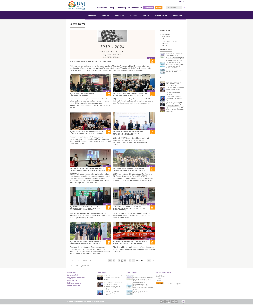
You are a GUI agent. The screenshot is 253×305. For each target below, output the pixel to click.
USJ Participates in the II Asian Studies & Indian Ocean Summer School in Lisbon (85, 242)
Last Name (160, 280)
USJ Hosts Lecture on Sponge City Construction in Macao (82, 94)
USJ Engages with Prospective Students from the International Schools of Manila (130, 94)
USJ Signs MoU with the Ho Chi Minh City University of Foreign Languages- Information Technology (128, 133)
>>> (133, 261)
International (161, 15)
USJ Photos (165, 45)
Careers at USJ (72, 275)
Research (146, 15)
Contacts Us (71, 272)
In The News (165, 39)
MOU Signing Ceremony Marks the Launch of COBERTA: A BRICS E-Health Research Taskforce (87, 169)
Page (138, 261)
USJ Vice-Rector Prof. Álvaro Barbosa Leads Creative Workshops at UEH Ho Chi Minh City (87, 132)
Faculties (105, 15)
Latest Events (166, 37)
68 (119, 261)
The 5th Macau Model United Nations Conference (174, 71)
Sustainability (121, 8)
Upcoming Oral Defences (169, 41)
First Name (160, 278)
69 (122, 261)
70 (125, 261)
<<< (110, 261)
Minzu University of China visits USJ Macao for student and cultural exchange (130, 242)
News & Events (101, 8)
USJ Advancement (74, 283)
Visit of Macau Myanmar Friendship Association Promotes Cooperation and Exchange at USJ (129, 208)
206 (130, 261)
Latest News (166, 34)
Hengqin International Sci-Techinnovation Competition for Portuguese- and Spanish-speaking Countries (175, 65)
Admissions (148, 8)
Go (149, 260)
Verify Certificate (73, 286)
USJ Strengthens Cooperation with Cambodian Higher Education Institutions (174, 83)
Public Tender (72, 280)
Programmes (119, 15)
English (180, 1)
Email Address (161, 276)
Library (111, 8)
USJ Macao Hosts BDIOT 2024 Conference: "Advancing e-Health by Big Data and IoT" (129, 169)
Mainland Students (135, 8)
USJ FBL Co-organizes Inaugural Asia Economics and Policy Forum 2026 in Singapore (175, 103)
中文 (184, 1)
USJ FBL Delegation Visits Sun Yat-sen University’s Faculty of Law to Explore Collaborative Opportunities (85, 208)
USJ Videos (165, 43)
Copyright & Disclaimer (75, 278)
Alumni (159, 8)
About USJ (92, 15)
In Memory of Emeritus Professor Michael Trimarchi (90, 62)
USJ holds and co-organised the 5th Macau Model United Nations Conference (175, 109)
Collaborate (178, 15)
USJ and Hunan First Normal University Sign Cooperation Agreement (174, 98)
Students (133, 15)
